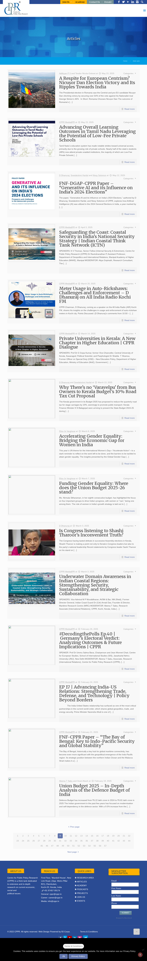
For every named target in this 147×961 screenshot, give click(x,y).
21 (124, 836)
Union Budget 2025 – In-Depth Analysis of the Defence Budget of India (94, 790)
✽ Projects (81, 893)
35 (81, 841)
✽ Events (80, 901)
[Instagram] (137, 2)
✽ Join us (80, 897)
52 (79, 846)
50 (68, 846)
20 (118, 836)
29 (49, 841)
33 (71, 841)
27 (39, 841)
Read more (129, 109)
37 (92, 841)
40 (108, 841)
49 (63, 846)
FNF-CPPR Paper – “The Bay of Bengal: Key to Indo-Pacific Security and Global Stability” (97, 741)
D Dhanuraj (64, 175)
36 (87, 841)
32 (65, 841)
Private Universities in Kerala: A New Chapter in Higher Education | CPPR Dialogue (97, 343)
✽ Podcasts (81, 889)
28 (44, 841)
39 (102, 841)
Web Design (44, 931)
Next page (72, 852)
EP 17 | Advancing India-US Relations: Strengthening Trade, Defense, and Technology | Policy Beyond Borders (94, 693)
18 (108, 836)
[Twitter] (123, 2)
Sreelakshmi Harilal (79, 175)
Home (125, 61)
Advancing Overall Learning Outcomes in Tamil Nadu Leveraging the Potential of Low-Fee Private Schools (97, 133)
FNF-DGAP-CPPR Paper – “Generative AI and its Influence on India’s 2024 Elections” (96, 188)
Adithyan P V (65, 73)
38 (97, 841)
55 (95, 846)
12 (76, 836)
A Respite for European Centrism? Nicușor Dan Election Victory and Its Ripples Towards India (97, 83)
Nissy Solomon (99, 175)
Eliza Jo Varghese (67, 431)
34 (76, 841)
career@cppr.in (55, 897)
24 (23, 841)
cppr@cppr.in (56, 894)
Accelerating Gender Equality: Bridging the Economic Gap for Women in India (91, 440)
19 (113, 836)
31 (60, 841)
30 (55, 841)
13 (81, 836)
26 (33, 841)
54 (89, 846)
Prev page (75, 827)
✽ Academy (81, 885)
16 (97, 836)
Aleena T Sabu (66, 781)
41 (113, 841)
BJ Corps (65, 931)
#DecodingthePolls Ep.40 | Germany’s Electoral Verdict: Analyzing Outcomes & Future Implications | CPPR (90, 640)
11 (71, 836)
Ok (63, 956)
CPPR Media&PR (67, 122)
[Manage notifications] (140, 954)
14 (87, 836)
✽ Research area (84, 878)
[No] (143, 949)
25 (28, 841)
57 (105, 846)
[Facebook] (119, 2)
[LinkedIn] (132, 2)
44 (129, 841)
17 (102, 836)
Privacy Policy (78, 956)
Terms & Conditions (89, 931)
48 (57, 846)
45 (41, 846)
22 (129, 836)
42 (118, 841)
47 (52, 846)
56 (100, 846)
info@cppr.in (53, 901)
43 (124, 841)
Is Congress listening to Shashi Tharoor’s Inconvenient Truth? (91, 533)
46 (47, 846)
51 (73, 846)
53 (84, 846)
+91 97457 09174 (52, 890)
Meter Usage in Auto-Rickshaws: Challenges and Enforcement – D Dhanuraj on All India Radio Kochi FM (95, 295)
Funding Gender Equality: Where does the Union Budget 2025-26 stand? (93, 488)
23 (18, 841)
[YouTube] (128, 2)
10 (65, 836)
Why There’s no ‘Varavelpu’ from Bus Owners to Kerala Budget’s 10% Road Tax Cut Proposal (97, 392)
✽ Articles (81, 881)
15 (92, 836)
